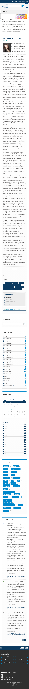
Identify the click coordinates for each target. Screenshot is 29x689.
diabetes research (7, 289)
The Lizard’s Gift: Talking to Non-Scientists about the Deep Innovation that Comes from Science (16, 576)
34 (25, 340)
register (12, 309)
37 (25, 347)
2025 (6, 426)
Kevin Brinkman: (10, 581)
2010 (6, 453)
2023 (6, 430)
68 (25, 373)
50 (25, 385)
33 (25, 345)
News (26, 1)
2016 (6, 442)
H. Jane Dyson (9, 305)
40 (25, 338)
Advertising (7, 656)
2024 (6, 428)
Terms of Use (14, 684)
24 (25, 378)
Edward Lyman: (10, 612)
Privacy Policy (14, 683)
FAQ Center (21, 659)
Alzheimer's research (19, 287)
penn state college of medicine (12, 283)
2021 (6, 434)
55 (25, 380)
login (8, 309)
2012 (6, 450)
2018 (6, 439)
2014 (6, 446)
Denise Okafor (9, 297)
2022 (6, 432)
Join (16, 1)
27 (25, 359)
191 (25, 371)
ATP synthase (6, 287)
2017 (6, 441)
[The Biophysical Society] (5, 6)
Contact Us (22, 656)
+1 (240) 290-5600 (7, 679)
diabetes (5, 285)
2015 (6, 444)
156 (25, 369)
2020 (6, 435)
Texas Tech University (12, 285)
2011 (6, 451)
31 (25, 341)
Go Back (14, 269)
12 (25, 376)
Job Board (22, 662)
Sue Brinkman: (10, 523)
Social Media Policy (14, 685)
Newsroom (7, 659)
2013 (6, 448)
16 (25, 368)
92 (25, 382)
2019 (6, 437)
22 (25, 383)
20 (25, 336)
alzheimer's (21, 283)
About (13, 1)
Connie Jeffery (9, 303)
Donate (23, 1)
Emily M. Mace (9, 299)
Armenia (12, 287)
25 (25, 352)
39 (25, 350)
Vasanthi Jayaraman (10, 301)
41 (25, 348)
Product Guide (7, 662)
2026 (6, 425)
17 (25, 366)
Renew (19, 1)
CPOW (19, 285)
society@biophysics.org (8, 677)
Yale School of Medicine (17, 289)
